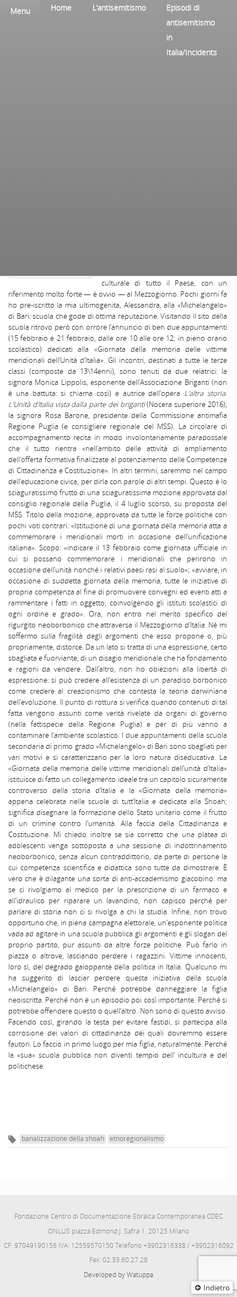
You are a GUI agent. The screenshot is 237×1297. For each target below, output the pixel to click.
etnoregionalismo (137, 1138)
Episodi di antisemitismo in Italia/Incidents (191, 29)
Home (61, 7)
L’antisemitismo (119, 7)
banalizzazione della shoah (62, 1138)
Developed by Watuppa (118, 1274)
